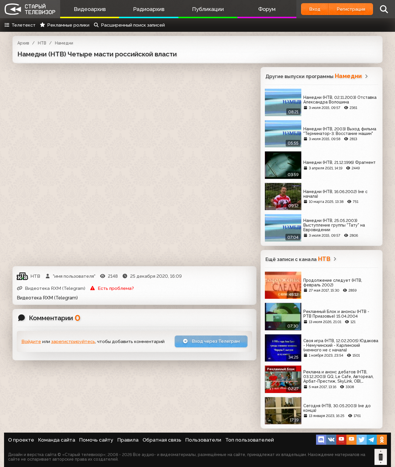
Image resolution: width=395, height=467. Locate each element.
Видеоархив (90, 9)
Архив (23, 43)
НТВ (42, 43)
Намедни (64, 43)
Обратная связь (162, 440)
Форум (267, 9)
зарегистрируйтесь (73, 341)
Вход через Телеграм (215, 341)
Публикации (208, 9)
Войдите (31, 341)
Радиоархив (149, 9)
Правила (128, 440)
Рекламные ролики (68, 25)
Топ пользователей (249, 440)
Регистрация (351, 9)
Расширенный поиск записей (133, 25)
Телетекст (24, 25)
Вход (314, 9)
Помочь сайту (96, 440)
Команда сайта (56, 440)
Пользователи (203, 440)
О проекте (21, 440)
